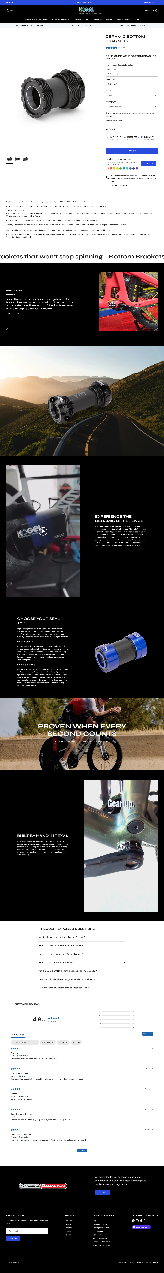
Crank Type (110, 79)
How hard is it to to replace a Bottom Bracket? (61, 954)
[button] (116, 1011)
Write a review (147, 1034)
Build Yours (148, 164)
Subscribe (13, 1238)
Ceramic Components (60, 20)
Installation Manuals (100, 1224)
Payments (68, 1228)
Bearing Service (99, 1231)
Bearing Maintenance (101, 1228)
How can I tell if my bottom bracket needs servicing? (64, 988)
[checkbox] (76, 1042)
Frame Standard (112, 69)
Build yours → (110, 116)
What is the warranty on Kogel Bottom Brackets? (62, 937)
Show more (82, 1150)
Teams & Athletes (123, 20)
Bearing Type (111, 102)
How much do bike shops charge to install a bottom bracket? (68, 979)
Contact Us (69, 1221)
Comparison (97, 1235)
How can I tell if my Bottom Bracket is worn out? (62, 945)
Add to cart (132, 151)
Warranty (68, 1224)
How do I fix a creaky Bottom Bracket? (57, 962)
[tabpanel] (82, 1097)
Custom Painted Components (36, 20)
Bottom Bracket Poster (101, 1242)
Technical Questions (100, 1238)
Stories (109, 20)
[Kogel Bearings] (87, 9)
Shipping (68, 1231)
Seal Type (109, 91)
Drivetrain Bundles (81, 20)
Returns (68, 1235)
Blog (94, 1221)
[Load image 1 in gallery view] (53, 93)
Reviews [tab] (18, 1034)
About (136, 20)
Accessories (97, 20)
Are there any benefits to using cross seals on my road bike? (68, 971)
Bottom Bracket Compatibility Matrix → (120, 65)
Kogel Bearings (15, 1262)
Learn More (102, 1192)
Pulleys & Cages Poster (102, 1245)
